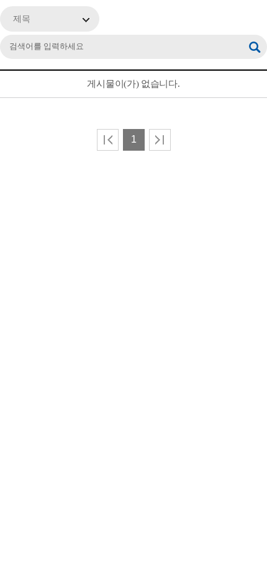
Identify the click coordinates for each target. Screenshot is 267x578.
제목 (21, 19)
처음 (108, 140)
